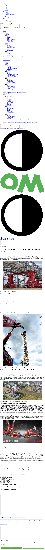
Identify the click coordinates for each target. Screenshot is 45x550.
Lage (6, 6)
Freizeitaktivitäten (10, 101)
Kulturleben (9, 104)
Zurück (4, 32)
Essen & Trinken (10, 102)
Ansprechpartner (8, 17)
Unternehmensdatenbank (11, 76)
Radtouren (26, 122)
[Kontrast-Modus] (22, 236)
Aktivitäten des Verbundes (9, 14)
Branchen (8, 73)
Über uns (4, 11)
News (6, 15)
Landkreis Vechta (8, 8)
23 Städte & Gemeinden (11, 86)
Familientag (7, 10)
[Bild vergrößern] (22, 289)
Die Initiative (7, 20)
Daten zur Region (8, 9)
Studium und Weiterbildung (12, 68)
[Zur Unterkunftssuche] (11, 239)
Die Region (5, 3)
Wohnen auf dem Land (11, 87)
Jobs (5, 16)
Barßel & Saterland (10, 108)
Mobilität (8, 88)
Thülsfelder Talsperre (10, 112)
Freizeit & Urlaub (6, 93)
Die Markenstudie (8, 21)
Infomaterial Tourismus (11, 116)
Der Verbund (7, 13)
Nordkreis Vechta (10, 111)
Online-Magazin (19, 92)
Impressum (2, 544)
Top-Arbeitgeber (10, 66)
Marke (4, 18)
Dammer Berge (9, 109)
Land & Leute (7, 5)
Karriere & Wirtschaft (6, 60)
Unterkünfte (9, 100)
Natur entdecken (10, 103)
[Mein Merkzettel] (3, 239)
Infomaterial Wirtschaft (11, 75)
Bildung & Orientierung (11, 82)
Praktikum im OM (10, 67)
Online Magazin (16, 27)
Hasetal (8, 110)
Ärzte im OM (9, 69)
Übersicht (6, 4)
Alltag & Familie (10, 80)
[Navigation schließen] (0, 28)
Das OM (4, 31)
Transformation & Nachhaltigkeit (12, 74)
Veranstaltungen (7, 27)
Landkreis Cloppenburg (9, 7)
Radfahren (9, 99)
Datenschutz (5, 544)
